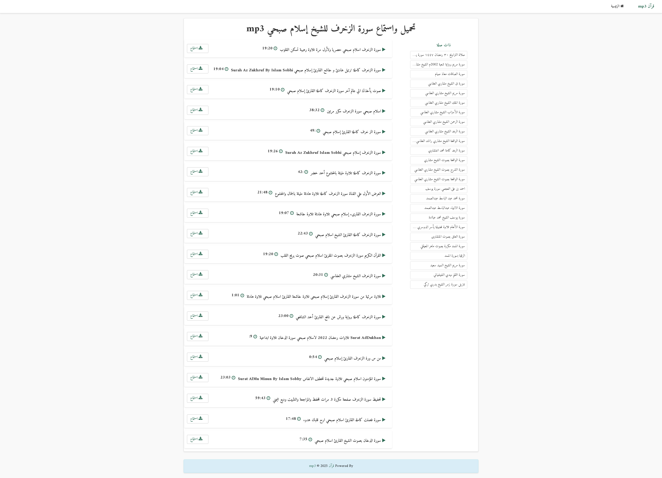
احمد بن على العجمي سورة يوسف (445, 189)
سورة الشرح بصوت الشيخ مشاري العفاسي (439, 169)
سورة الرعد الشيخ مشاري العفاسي (445, 131)
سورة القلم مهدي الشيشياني (449, 275)
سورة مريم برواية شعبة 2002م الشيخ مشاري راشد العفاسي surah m (437, 64)
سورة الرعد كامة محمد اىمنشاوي (446, 150)
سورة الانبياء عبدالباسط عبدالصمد (444, 208)
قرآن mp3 (646, 6)
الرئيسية (615, 6)
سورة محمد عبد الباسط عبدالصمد (445, 198)
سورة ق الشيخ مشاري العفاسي (446, 83)
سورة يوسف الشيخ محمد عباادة (447, 217)
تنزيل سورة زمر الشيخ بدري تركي (444, 284)
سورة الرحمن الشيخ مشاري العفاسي (444, 122)
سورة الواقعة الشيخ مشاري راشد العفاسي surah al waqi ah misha (437, 141)
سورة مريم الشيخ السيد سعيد (447, 265)
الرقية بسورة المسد (455, 256)
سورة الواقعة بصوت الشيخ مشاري (444, 160)
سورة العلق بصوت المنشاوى (448, 236)
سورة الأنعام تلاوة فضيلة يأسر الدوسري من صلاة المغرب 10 (437, 227)
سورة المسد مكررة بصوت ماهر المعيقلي (442, 246)
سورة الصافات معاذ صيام (450, 74)
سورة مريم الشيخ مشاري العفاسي (445, 93)
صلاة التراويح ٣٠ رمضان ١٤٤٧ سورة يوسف (437, 55)
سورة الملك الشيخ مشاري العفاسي (445, 103)
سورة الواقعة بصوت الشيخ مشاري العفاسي (439, 179)
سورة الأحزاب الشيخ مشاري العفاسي (442, 112)
